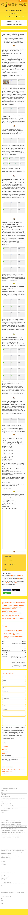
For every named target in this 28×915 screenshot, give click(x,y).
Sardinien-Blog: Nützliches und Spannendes (12, 16)
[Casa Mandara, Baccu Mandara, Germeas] (6, 363)
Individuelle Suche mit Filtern (7, 803)
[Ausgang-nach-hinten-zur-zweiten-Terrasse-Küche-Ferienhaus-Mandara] (21, 110)
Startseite (8, 10)
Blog (2, 792)
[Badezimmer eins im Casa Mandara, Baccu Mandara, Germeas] (16, 164)
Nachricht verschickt (5, 810)
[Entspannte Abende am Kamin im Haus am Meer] (6, 350)
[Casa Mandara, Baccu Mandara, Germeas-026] (21, 357)
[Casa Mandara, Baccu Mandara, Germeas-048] (22, 159)
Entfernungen (7, 556)
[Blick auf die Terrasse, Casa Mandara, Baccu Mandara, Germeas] (6, 204)
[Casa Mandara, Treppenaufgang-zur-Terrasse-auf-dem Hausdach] (6, 301)
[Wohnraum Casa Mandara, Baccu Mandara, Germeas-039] (13, 82)
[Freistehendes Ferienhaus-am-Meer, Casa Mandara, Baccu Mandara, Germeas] (21, 370)
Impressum (3, 802)
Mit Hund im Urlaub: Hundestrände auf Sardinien (11, 820)
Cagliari (5, 569)
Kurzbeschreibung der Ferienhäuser (8, 805)
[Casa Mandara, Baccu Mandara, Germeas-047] (5, 164)
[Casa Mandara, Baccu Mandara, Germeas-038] (21, 82)
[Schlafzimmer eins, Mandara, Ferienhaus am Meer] (6, 140)
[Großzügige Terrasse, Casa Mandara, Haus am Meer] (21, 204)
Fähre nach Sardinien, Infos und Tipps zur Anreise (11, 822)
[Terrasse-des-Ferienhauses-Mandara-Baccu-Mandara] (6, 249)
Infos (23, 16)
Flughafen (19, 578)
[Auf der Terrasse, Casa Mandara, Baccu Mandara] (6, 210)
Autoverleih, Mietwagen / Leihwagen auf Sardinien (11, 824)
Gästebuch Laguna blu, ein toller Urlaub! (9, 828)
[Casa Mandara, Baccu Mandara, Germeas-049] (16, 159)
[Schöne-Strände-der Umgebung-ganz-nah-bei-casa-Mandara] (13, 420)
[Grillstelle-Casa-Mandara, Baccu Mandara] (13, 350)
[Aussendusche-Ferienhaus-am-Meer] (13, 370)
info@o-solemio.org (8, 755)
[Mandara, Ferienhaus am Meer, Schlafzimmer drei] (21, 140)
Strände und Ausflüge (9, 565)
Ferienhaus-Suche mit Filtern (16, 10)
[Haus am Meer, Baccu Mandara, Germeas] (13, 301)
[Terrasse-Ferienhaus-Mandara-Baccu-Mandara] (21, 210)
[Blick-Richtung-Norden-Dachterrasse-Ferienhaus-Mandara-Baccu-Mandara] (13, 308)
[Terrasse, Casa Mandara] (13, 204)
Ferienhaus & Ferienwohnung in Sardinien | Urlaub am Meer (13, 798)
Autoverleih (11, 575)
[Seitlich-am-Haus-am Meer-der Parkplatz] (6, 376)
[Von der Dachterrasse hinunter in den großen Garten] (21, 314)
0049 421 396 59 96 (7, 757)
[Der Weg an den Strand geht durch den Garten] (21, 256)
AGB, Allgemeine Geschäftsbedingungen (9, 788)
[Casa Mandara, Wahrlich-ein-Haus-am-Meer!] (6, 269)
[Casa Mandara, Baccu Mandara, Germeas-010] (6, 262)
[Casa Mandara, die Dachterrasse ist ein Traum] (6, 314)
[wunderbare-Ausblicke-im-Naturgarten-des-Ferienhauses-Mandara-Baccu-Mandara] (13, 249)
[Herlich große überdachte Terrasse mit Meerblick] (13, 210)
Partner (2, 812)
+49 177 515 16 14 (7, 760)
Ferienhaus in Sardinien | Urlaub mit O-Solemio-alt (11, 800)
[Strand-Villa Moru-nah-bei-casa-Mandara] (6, 420)
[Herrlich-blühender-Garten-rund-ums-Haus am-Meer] (6, 357)
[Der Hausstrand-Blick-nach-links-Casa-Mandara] (13, 269)
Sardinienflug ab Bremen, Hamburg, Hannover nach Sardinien (13, 826)
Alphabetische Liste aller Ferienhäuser (9, 808)
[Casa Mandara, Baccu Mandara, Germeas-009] (13, 262)
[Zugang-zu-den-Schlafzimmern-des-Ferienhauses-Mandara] (11, 159)
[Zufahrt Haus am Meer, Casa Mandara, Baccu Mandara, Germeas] (13, 376)
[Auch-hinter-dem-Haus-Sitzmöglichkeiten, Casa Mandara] (21, 363)
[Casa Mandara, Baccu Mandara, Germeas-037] (6, 82)
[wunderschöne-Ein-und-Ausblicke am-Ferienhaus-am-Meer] (21, 350)
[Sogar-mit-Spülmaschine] (13, 110)
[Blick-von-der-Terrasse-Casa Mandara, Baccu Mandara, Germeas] (13, 314)
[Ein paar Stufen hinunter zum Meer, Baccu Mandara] (21, 262)
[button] (7, 590)
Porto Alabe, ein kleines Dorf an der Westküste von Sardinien (13, 832)
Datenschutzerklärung (14, 727)
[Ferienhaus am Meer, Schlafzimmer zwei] (13, 140)
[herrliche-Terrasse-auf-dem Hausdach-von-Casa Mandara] (6, 308)
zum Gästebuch (5, 773)
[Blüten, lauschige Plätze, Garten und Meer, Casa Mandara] (6, 256)
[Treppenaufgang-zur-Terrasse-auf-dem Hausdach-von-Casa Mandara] (21, 301)
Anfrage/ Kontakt (4, 790)
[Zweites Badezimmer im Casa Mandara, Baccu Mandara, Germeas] (22, 164)
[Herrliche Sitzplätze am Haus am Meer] (21, 249)
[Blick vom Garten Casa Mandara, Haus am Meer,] (13, 357)
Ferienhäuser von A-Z (14, 13)
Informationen (18, 582)
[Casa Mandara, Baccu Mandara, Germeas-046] (11, 164)
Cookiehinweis (4, 794)
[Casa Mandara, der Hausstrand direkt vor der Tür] (21, 269)
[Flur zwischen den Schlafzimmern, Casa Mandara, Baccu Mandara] (5, 159)
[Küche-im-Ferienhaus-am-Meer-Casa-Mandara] (6, 110)
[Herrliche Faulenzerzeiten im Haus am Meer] (13, 256)
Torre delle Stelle (8, 560)
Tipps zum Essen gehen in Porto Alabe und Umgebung (12, 830)
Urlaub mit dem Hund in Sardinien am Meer (10, 834)
